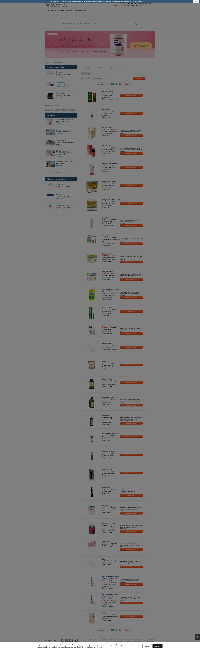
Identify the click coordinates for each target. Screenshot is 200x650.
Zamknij (196, 1)
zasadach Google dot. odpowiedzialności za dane (86, 647)
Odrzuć (147, 646)
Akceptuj (157, 646)
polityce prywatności (59, 647)
